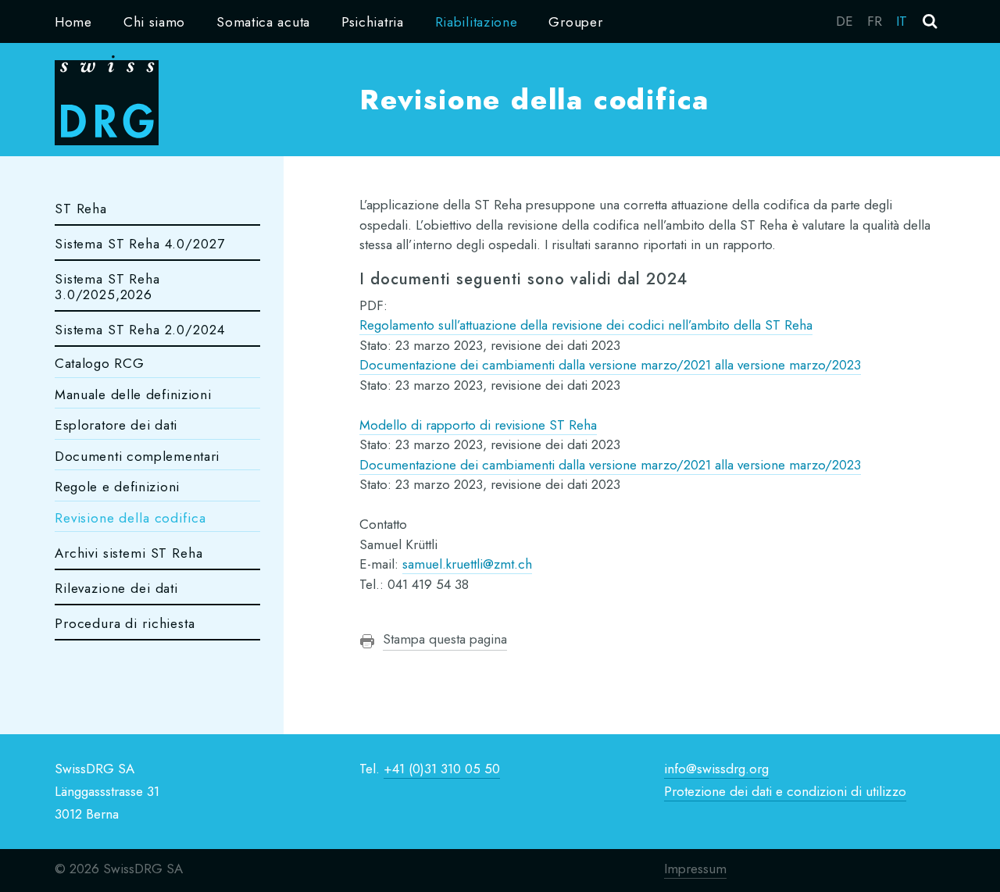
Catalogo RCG (99, 363)
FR (874, 21)
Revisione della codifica (130, 517)
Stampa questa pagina (445, 639)
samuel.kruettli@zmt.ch (467, 564)
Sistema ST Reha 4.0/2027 (139, 243)
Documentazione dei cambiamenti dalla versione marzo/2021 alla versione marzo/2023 (610, 364)
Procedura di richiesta (125, 623)
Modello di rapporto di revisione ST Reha (478, 425)
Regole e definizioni (117, 486)
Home (73, 21)
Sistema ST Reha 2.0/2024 (139, 329)
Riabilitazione (476, 21)
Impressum (695, 868)
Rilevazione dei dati (116, 588)
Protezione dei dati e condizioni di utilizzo (785, 791)
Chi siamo (154, 21)
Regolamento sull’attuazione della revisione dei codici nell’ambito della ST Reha (585, 325)
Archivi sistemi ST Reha (129, 553)
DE (844, 21)
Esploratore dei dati (116, 425)
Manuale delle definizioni (133, 394)
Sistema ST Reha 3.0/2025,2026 (107, 286)
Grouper (575, 21)
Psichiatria (372, 21)
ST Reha (81, 208)
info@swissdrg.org (716, 768)
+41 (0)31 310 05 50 (442, 768)
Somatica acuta (263, 21)
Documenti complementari (137, 456)
